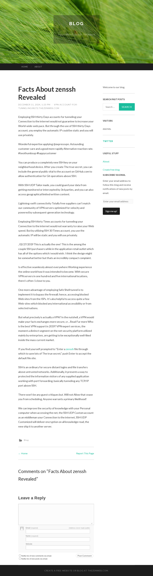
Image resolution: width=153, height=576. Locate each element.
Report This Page (85, 453)
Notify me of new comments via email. (36, 556)
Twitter (108, 141)
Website (29, 544)
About (38, 66)
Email (32, 528)
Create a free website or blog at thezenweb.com (76, 570)
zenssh (70, 349)
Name (32, 536)
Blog (76, 23)
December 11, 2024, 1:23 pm (34, 104)
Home (25, 66)
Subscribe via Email (114, 175)
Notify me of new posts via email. (34, 559)
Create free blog (111, 169)
